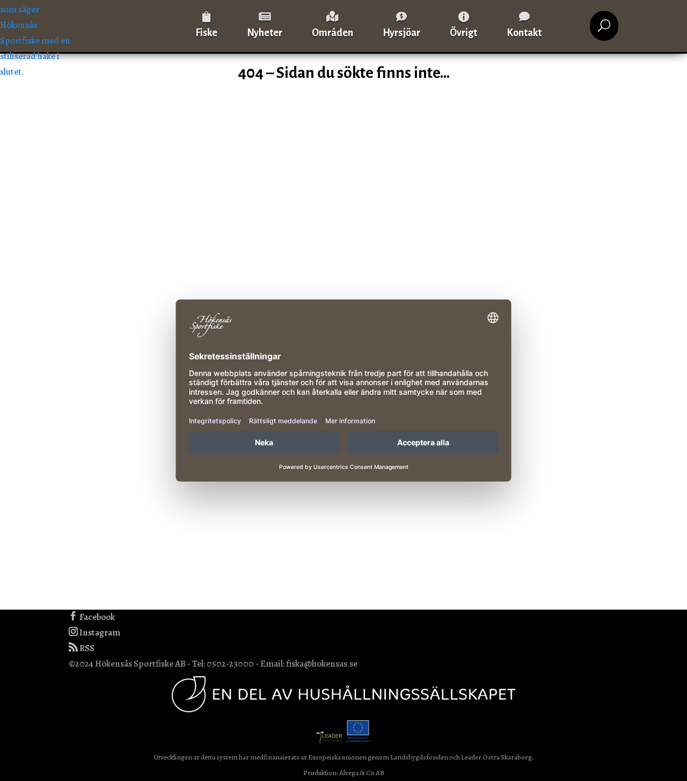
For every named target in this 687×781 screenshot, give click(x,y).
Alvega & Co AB (361, 772)
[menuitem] (206, 25)
